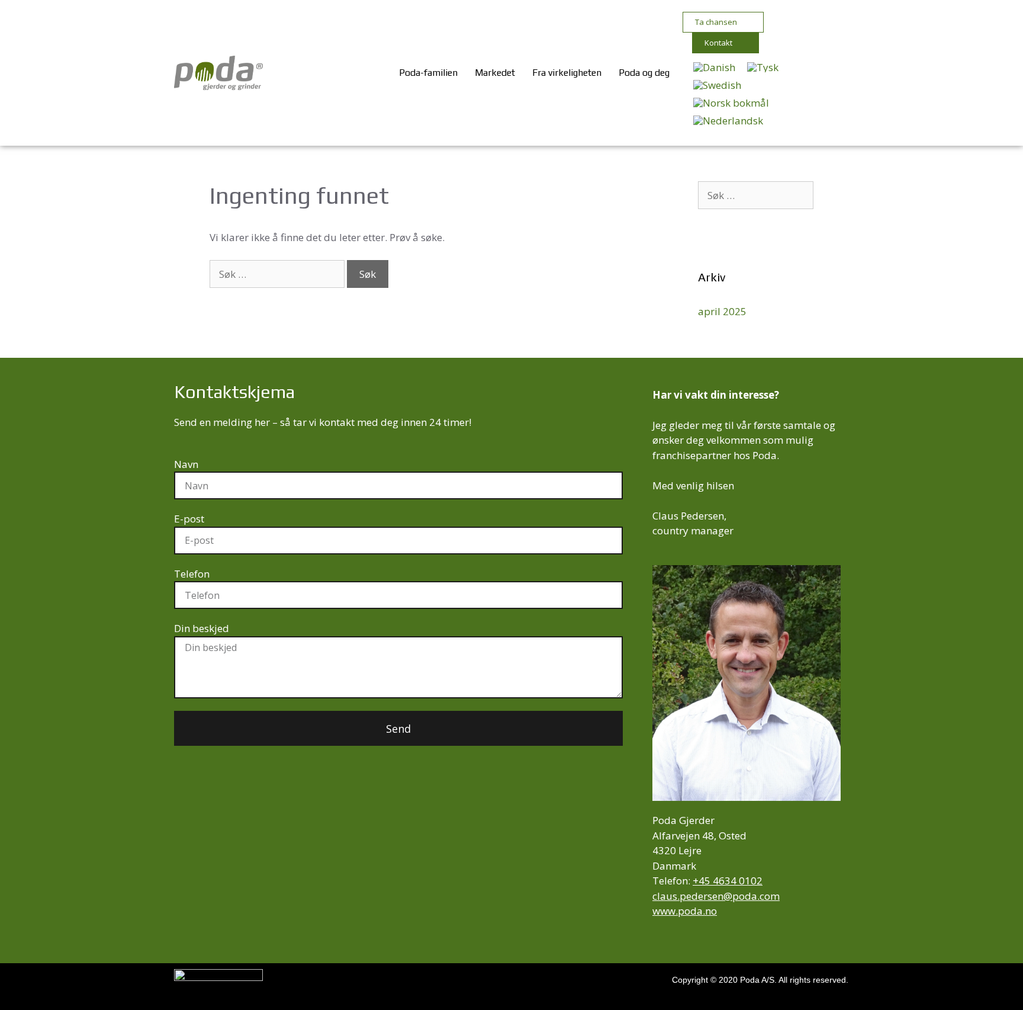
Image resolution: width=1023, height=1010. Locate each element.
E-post (189, 518)
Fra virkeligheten (566, 72)
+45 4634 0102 (728, 880)
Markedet (495, 72)
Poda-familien (428, 72)
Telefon (192, 574)
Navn (186, 464)
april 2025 (722, 311)
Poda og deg (644, 72)
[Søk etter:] (278, 274)
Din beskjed (201, 628)
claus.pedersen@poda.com (716, 896)
